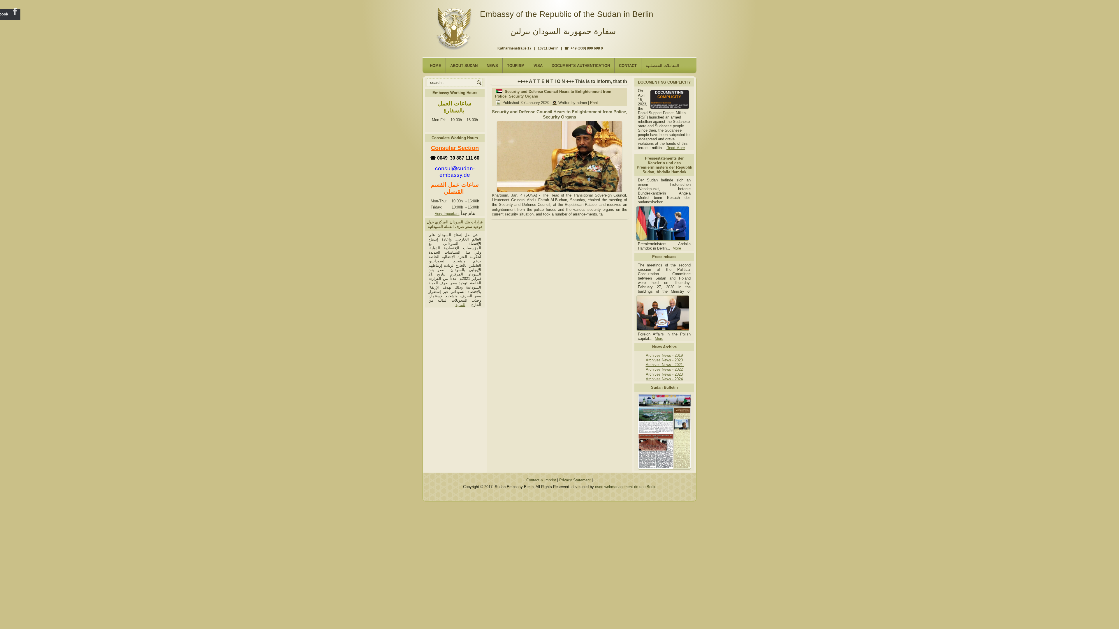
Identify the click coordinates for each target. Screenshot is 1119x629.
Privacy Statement (575, 480)
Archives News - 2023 (664, 374)
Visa (538, 65)
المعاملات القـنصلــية (662, 65)
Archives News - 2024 (664, 379)
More (677, 248)
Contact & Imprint (541, 480)
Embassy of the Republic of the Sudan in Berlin (566, 14)
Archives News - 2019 (664, 355)
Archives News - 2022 (664, 369)
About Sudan (464, 65)
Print (594, 102)
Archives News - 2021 (665, 365)
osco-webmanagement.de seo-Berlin (625, 487)
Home (435, 65)
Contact (628, 65)
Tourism (516, 65)
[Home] (455, 26)
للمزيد (460, 305)
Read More (675, 148)
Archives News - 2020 (664, 360)
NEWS (492, 65)
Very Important (447, 213)
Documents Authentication (581, 65)
